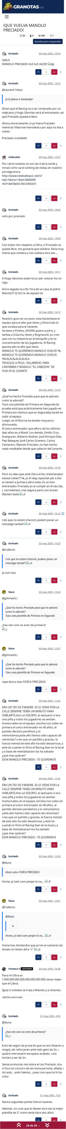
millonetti (14, 157)
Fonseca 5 (14, 968)
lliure (11, 592)
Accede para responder (48, 41)
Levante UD (10, 35)
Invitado (13, 53)
